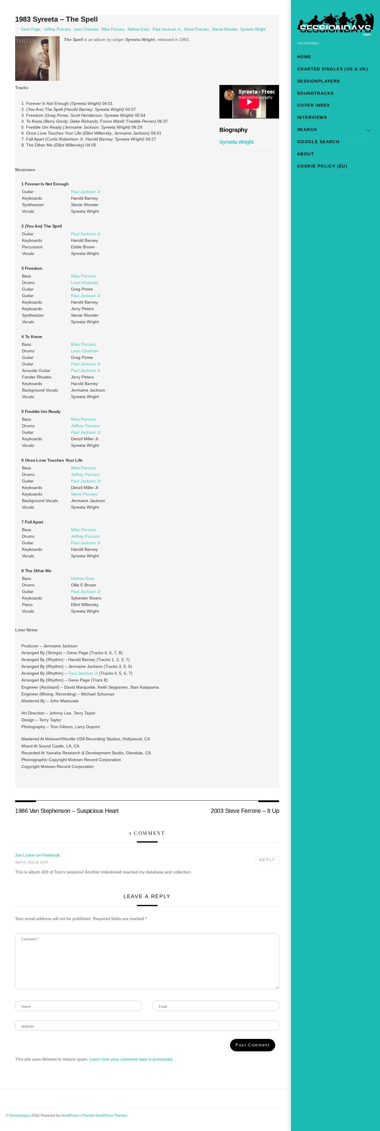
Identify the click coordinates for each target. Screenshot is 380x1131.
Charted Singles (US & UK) (332, 69)
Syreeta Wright (253, 29)
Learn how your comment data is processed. (131, 1059)
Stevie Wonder (224, 29)
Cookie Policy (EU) (322, 166)
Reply (267, 860)
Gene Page (30, 29)
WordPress (70, 1115)
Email (163, 1006)
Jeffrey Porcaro (57, 29)
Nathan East (138, 29)
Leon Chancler (86, 29)
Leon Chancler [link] (85, 282)
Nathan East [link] (82, 578)
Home (304, 56)
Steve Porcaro (196, 29)
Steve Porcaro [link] (84, 494)
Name (26, 1006)
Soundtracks (315, 93)
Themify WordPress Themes (104, 1115)
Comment (30, 939)
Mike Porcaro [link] (83, 276)
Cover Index (313, 105)
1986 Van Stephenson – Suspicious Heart (67, 810)
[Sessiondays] (335, 33)
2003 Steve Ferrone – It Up (245, 810)
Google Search (318, 141)
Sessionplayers (318, 81)
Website (27, 1026)
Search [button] (307, 129)
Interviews (312, 117)
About (305, 154)
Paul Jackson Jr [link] (86, 191)
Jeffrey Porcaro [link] (85, 425)
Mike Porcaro (112, 29)
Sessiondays (20, 1115)
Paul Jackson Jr (166, 29)
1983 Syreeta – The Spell (56, 19)
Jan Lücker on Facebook (37, 855)
